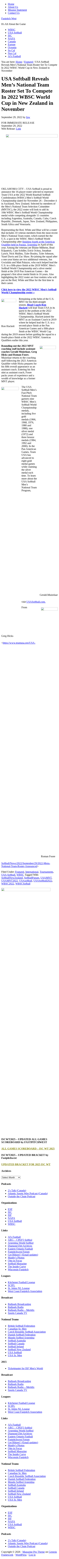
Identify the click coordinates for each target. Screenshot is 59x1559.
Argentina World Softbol (20, 1242)
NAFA (11, 1218)
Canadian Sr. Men (17, 1328)
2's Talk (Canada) (17, 1190)
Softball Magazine (17, 1263)
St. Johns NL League (19, 1288)
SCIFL (11, 1285)
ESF (10, 1209)
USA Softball (8, 874)
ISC (10, 1212)
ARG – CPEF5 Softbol (20, 1240)
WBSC (20, 874)
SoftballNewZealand (12, 877)
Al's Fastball (14, 1237)
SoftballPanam (31, 877)
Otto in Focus (15, 1260)
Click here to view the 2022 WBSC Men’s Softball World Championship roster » (28, 291)
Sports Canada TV (17, 1313)
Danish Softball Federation (22, 1334)
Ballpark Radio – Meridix (21, 1310)
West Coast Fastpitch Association (25, 1291)
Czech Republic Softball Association (27, 1331)
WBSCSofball (22, 883)
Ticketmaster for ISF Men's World (25, 1368)
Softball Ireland (16, 1346)
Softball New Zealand (19, 1349)
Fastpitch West (8, 18)
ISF (10, 1215)
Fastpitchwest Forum (19, 1251)
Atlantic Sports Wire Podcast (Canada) (28, 1193)
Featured (19, 871)
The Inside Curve (17, 1266)
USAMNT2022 (9, 880)
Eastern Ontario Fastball (20, 1248)
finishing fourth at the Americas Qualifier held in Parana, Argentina (28, 243)
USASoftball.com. (36, 601)
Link (18, 128)
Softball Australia (17, 1340)
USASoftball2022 (42, 880)
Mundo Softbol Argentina (21, 1337)
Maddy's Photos (16, 1257)
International (31, 871)
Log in (32, 1554)
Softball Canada (16, 1343)
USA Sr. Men (15, 1355)
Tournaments (46, 871)
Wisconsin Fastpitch (18, 1269)
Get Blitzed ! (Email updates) (23, 1254)
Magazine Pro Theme (33, 1551)
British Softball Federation (21, 1325)
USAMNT (46, 877)
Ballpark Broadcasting (19, 1304)
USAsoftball (25, 880)
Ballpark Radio (16, 1307)
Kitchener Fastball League (21, 1282)
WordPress (21, 1554)
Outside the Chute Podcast (21, 1196)
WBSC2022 (7, 883)
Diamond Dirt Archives (20, 1245)
